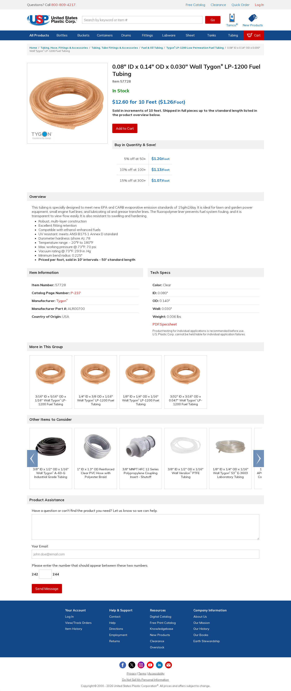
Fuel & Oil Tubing (152, 47)
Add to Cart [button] (125, 128)
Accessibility (156, 673)
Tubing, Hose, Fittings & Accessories (64, 47)
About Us (200, 616)
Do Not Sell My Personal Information (145, 679)
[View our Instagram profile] (141, 665)
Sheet (190, 35)
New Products (160, 635)
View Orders (78, 623)
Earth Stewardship (206, 641)
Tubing (233, 35)
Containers (105, 35)
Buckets (83, 35)
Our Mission (201, 623)
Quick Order (240, 5)
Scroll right (259, 458)
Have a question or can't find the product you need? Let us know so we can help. (94, 510)
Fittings (147, 35)
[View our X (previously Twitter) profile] (132, 665)
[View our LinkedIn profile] (159, 665)
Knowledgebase (161, 629)
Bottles (62, 35)
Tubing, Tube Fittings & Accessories (114, 47)
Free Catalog (163, 623)
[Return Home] (52, 20)
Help (112, 623)
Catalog (195, 5)
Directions (116, 629)
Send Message (46, 588)
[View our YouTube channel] (150, 665)
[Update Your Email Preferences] (168, 665)
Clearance (218, 5)
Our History (201, 629)
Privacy (132, 673)
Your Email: (40, 546)
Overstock (157, 647)
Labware (169, 35)
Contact (114, 616)
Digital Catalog (160, 616)
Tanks (211, 35)
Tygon (62, 301)
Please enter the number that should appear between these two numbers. (90, 565)
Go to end (32, 458)
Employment (118, 635)
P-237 (76, 293)
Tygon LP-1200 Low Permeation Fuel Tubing (195, 47)
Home (33, 47)
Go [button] (213, 20)
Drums (126, 35)
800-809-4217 (63, 5)
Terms (142, 673)
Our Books (200, 635)
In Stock (120, 90)
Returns (114, 641)
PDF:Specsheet (165, 324)
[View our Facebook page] (122, 665)
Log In (259, 5)
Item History (73, 629)
